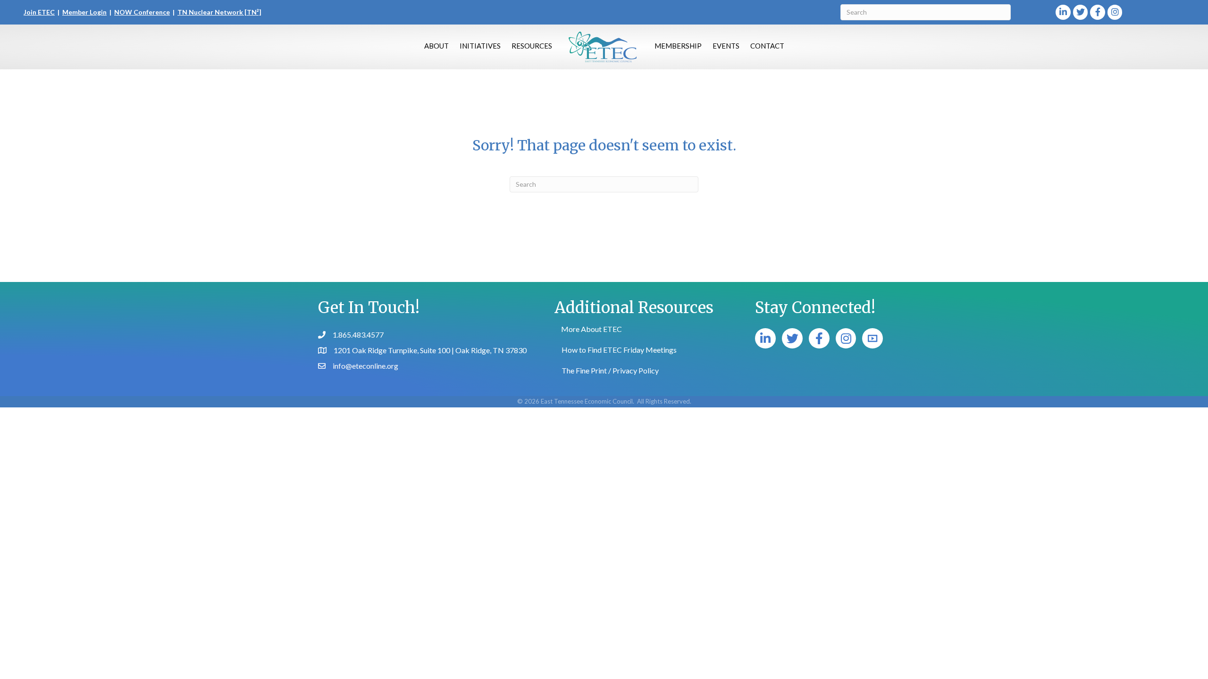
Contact (767, 45)
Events (726, 45)
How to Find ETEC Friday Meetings (619, 349)
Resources (532, 45)
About (436, 45)
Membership (678, 45)
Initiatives (480, 45)
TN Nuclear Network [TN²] (219, 12)
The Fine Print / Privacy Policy (610, 370)
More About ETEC (591, 328)
